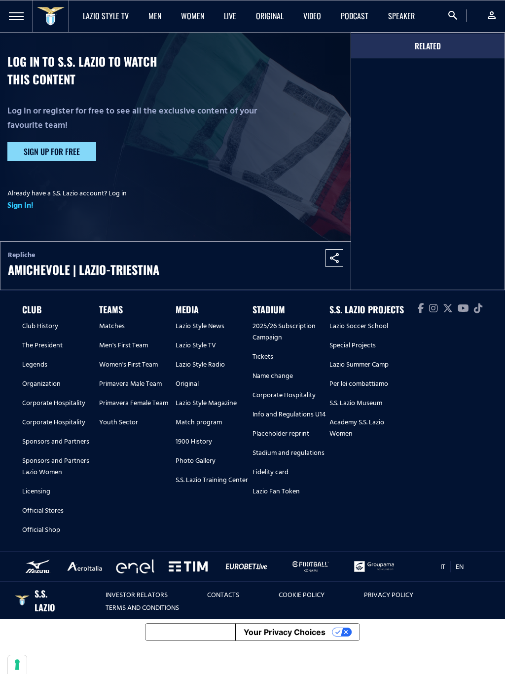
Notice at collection (190, 632)
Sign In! (20, 205)
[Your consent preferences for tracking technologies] (17, 664)
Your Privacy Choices (284, 632)
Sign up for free (52, 151)
